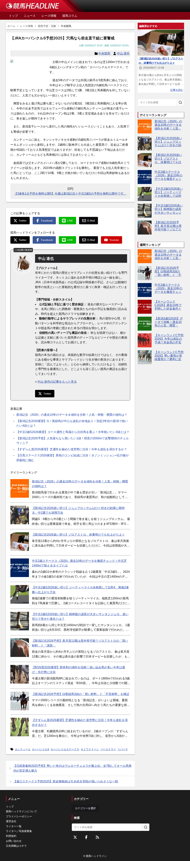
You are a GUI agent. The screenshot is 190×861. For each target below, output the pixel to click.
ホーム (11, 26)
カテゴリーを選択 (85, 808)
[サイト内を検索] (180, 102)
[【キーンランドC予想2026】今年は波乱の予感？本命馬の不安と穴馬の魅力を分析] (145, 340)
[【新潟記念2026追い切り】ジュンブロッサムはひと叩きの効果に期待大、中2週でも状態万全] (19, 515)
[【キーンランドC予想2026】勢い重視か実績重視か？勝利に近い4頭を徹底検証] (145, 357)
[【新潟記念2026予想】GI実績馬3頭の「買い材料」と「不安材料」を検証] (19, 701)
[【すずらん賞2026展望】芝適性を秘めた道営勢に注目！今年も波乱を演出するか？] (19, 727)
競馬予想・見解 (47, 26)
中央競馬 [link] (66, 26)
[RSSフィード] (97, 837)
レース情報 (26, 26)
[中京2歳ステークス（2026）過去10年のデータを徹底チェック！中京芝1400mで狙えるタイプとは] (19, 567)
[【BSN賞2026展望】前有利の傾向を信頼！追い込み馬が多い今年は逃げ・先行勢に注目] (19, 674)
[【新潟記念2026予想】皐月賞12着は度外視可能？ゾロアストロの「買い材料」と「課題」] (19, 647)
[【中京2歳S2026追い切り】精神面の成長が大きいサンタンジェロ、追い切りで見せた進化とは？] (19, 621)
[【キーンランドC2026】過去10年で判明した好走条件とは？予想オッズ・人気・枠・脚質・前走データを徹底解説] (145, 307)
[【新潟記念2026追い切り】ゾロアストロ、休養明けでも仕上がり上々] (19, 541)
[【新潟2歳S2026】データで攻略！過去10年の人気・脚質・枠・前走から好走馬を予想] (145, 324)
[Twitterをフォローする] (75, 837)
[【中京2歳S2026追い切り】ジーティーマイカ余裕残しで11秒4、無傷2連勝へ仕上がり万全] (19, 594)
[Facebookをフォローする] (86, 837)
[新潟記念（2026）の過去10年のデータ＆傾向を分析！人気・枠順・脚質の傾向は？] (19, 488)
